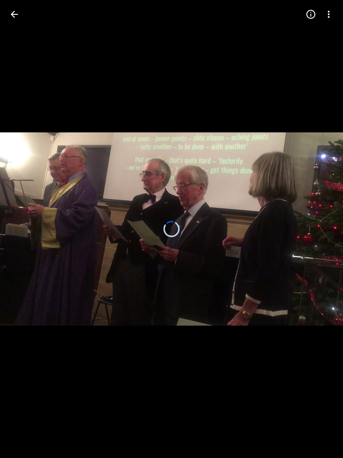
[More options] (329, 14)
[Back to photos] (14, 14)
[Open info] (311, 14)
